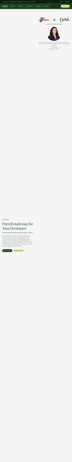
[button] (13, 6)
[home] (5, 6)
